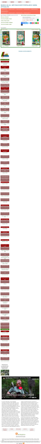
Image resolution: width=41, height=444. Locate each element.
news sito (25, 429)
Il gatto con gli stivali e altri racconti (5, 112)
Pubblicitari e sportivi (5, 241)
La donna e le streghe (5, 158)
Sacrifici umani (5, 201)
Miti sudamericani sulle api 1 (5, 323)
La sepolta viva (5, 161)
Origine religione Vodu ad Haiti (5, 251)
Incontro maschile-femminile (5, 360)
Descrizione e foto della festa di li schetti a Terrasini (5, 82)
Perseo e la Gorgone (5, 178)
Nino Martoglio (5, 228)
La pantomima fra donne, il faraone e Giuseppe (5, 97)
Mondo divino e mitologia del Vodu (5, 254)
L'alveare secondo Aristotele (5, 289)
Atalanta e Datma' (5, 172)
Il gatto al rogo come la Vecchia (5, 109)
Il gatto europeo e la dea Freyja (5, 103)
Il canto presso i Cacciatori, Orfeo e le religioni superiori (5, 85)
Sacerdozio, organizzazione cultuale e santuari (5, 263)
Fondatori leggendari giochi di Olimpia (5, 73)
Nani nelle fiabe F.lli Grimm (5, 189)
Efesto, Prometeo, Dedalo (5, 209)
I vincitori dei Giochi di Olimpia (5, 76)
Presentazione (5, 90)
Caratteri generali (4, 152)
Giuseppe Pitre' (5, 143)
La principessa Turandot (5, 332)
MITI (19, 2)
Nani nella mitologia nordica (5, 186)
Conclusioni (5, 164)
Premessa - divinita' (5, 183)
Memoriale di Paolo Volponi (5, 233)
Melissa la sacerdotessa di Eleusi (5, 299)
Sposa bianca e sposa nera (5, 346)
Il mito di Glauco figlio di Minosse (5, 305)
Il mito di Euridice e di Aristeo (5, 308)
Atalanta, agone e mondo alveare (4, 170)
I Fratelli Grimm (5, 140)
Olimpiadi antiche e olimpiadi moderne (5, 70)
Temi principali (5, 337)
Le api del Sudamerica (5, 320)
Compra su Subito (4, 29)
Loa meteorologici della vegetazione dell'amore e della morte (5, 257)
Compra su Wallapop (5, 45)
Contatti (11, 429)
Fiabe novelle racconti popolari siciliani (5, 129)
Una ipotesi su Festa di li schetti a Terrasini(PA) (5, 79)
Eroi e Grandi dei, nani (5, 212)
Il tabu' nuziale (5, 354)
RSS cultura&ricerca (21, 434)
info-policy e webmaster (5, 429)
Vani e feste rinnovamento (5, 198)
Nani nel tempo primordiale (5, 192)
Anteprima (5, 351)
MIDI (12, 2)
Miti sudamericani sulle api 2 (5, 326)
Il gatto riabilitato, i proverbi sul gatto (5, 124)
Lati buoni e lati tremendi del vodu (5, 272)
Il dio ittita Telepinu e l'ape (5, 292)
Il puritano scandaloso (5, 131)
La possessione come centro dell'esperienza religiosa (5, 269)
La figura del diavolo (5, 155)
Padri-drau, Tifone (5, 223)
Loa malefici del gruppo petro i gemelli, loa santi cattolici (5, 260)
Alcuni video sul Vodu (5, 265)
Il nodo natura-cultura (5, 146)
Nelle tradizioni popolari (5, 343)
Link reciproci (18, 429)
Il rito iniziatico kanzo (5, 274)
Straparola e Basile (5, 137)
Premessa (5, 283)
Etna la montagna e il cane (5, 220)
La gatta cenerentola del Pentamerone (5, 121)
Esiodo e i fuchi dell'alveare (5, 286)
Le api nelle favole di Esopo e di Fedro (5, 318)
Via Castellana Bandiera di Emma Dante (5, 64)
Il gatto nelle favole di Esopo (5, 114)
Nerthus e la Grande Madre (5, 195)
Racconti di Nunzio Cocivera (5, 236)
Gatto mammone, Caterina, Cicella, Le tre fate (5, 118)
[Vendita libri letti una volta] (5, 55)
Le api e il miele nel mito (5, 280)
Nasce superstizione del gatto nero (5, 106)
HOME (4, 2)
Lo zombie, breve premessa (5, 247)
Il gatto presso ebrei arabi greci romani (5, 100)
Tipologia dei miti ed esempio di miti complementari (5, 176)
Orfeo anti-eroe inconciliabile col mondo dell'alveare (5, 311)
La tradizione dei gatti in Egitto (5, 94)
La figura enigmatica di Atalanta (5, 315)
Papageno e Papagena (5, 357)
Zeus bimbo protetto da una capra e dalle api (5, 296)
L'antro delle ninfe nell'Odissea (5, 302)
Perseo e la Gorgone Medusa (5, 206)
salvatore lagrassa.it (31, 429)
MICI (27, 2)
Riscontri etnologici (5, 340)
